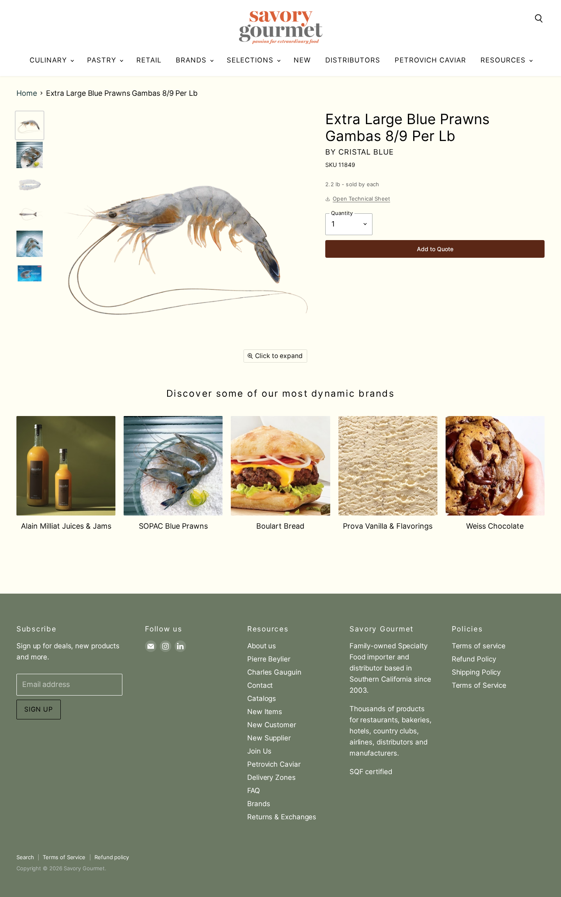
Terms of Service (479, 685)
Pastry (103, 60)
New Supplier (269, 738)
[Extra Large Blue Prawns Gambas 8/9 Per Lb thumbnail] (30, 273)
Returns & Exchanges (281, 817)
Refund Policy (474, 659)
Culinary (49, 60)
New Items (264, 711)
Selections (251, 60)
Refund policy (111, 857)
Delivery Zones (271, 777)
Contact (260, 685)
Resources (504, 60)
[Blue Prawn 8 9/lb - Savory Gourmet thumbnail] (30, 125)
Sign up (38, 709)
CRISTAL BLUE (366, 152)
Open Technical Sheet (361, 198)
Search (25, 857)
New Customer (271, 725)
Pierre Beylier (268, 659)
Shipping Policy (476, 672)
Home (26, 93)
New (302, 60)
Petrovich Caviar (430, 60)
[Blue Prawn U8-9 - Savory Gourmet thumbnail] (30, 155)
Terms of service (479, 646)
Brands (192, 60)
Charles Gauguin (274, 672)
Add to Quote (435, 248)
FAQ (253, 790)
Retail (148, 60)
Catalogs (261, 698)
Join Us (259, 751)
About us (261, 646)
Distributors (352, 60)
